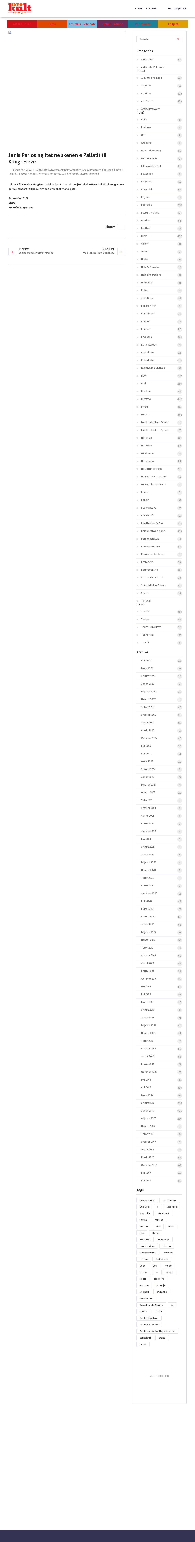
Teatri (158, 1311)
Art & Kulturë (22, 24)
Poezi (143, 1278)
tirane (143, 1344)
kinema (167, 1246)
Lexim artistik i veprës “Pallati (36, 252)
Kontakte (151, 8)
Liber (142, 1265)
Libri (155, 1265)
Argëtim (65, 170)
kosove (144, 1259)
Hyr (170, 8)
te (172, 1305)
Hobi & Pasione (112, 24)
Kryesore (55, 173)
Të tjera (173, 24)
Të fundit (94, 173)
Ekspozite (145, 1213)
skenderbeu (146, 1298)
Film (158, 1226)
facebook (163, 1213)
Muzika (84, 173)
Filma (52, 24)
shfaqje (161, 1285)
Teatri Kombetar (149, 1324)
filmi (142, 1233)
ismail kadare (147, 1246)
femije (143, 1219)
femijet (159, 1219)
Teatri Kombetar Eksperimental (157, 1331)
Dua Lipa (144, 1206)
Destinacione (147, 1200)
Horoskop (145, 1239)
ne (157, 1272)
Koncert (33, 173)
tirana (162, 1337)
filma (171, 1226)
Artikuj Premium (91, 170)
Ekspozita (172, 1206)
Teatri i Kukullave (149, 1318)
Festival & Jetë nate (82, 24)
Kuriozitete (162, 1259)
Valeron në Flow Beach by (98, 252)
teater (143, 1311)
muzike (144, 1272)
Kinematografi (148, 1252)
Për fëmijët (143, 24)
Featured (107, 170)
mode (168, 1265)
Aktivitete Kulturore (47, 170)
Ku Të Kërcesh (69, 173)
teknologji (145, 1337)
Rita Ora (144, 1285)
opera (169, 1272)
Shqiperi (144, 1291)
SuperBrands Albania (151, 1305)
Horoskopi (163, 1239)
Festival (22, 173)
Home (138, 8)
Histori (155, 1233)
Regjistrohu (181, 8)
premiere (159, 1278)
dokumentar (170, 1200)
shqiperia (162, 1291)
